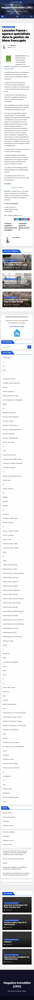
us (3, 780)
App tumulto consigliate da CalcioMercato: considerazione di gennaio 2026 (16, 960)
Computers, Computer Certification (13, 463)
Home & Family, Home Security (12, 603)
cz (3, 472)
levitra (4, 666)
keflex (4, 658)
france (4, 552)
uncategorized (7, 776)
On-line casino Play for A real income (13, 858)
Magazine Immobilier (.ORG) (17, 7)
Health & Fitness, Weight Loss (11, 590)
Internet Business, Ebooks (10, 615)
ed (3, 484)
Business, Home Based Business (12, 429)
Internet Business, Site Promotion (12, 636)
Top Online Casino (8, 759)
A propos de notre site (9, 379)
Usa (4, 784)
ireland (5, 645)
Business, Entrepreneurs (10, 425)
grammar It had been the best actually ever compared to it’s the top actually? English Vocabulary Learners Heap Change (15, 852)
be (3, 408)
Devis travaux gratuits (9, 817)
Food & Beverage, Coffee (10, 543)
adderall (5, 387)
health (4, 560)
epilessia (5, 505)
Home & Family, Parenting (10, 607)
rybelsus (5, 738)
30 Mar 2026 (8, 910)
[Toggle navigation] (17, 16)
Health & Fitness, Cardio (10, 569)
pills (4, 696)
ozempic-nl (6, 691)
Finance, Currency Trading (10, 531)
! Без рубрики (7, 357)
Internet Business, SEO (9, 632)
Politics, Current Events (9, 704)
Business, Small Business (10, 438)
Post (4, 708)
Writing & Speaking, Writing (11, 797)
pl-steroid (5, 700)
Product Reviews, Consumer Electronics (14, 712)
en (3, 493)
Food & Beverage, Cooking (11, 548)
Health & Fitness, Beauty (10, 565)
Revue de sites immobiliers (8, 26)
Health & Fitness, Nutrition (10, 586)
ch (3, 446)
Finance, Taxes (7, 539)
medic (4, 670)
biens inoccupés (9, 68)
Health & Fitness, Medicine (10, 581)
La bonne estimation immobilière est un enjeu (15, 264)
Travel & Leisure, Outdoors (10, 763)
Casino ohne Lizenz (8, 442)
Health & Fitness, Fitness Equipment (13, 573)
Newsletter (6, 821)
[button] (31, 16)
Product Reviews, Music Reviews (12, 717)
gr (3, 556)
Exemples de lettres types (10, 518)
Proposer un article (8, 825)
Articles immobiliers (8, 391)
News (4, 674)
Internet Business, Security (10, 628)
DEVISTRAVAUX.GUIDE (17, 326)
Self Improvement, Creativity (11, 742)
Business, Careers (8, 421)
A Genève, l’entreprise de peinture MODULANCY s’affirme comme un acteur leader (16, 284)
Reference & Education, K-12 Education (14, 725)
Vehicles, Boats (7, 789)
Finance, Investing (8, 535)
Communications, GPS (9, 455)
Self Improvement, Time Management (13, 746)
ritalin (4, 734)
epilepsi (5, 497)
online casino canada (9, 687)
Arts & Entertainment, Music (11, 395)
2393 (4, 370)
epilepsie (5, 501)
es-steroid (6, 514)
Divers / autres (7, 480)
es (3, 510)
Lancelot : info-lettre (17, 187)
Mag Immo (13, 45)
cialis (4, 450)
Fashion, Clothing (8, 522)
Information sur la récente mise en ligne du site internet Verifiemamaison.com (16, 302)
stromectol (6, 755)
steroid (5, 751)
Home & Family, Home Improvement (13, 598)
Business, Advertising (9, 412)
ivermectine (6, 653)
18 (3, 366)
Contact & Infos (7, 813)
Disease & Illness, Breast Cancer (12, 476)
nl (3, 679)
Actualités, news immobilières (11, 383)
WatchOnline (6, 793)
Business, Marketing (9, 433)
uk (3, 772)
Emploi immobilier (8, 488)
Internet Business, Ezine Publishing (13, 619)
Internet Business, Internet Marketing (13, 624)
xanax (4, 801)
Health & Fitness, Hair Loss (11, 577)
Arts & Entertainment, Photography (13, 400)
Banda (5, 404)
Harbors (5, 863)
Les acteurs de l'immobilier (10, 662)
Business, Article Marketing (10, 417)
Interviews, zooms (8, 641)
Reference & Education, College (12, 721)
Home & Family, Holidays (10, 594)
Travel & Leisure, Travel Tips (11, 767)
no (3, 683)
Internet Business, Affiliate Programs (13, 611)
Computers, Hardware (9, 467)
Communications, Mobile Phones (12, 459)
